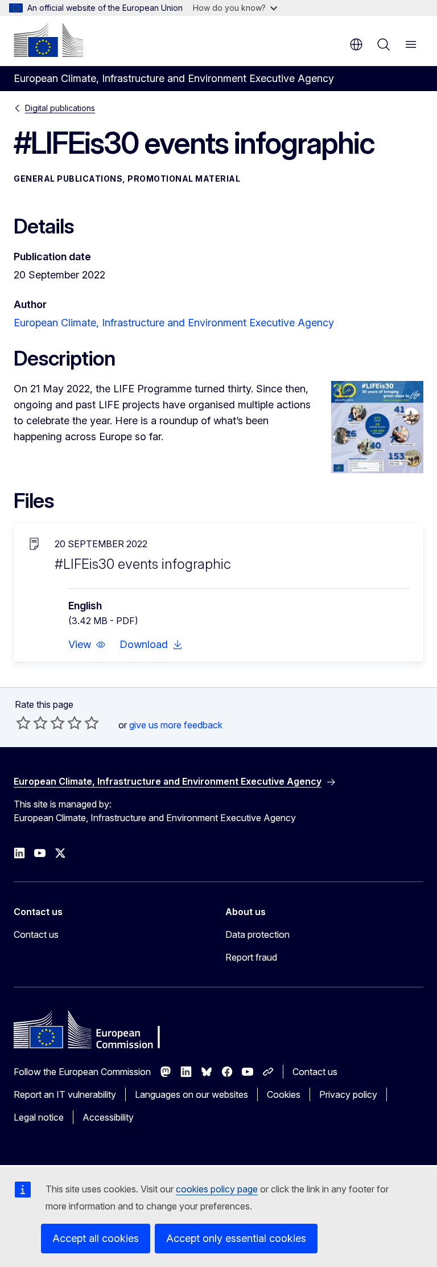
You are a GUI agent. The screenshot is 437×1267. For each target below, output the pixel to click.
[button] (87, 645)
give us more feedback (175, 725)
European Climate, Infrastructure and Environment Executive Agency (174, 323)
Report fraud (251, 957)
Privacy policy (348, 1094)
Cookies (283, 1094)
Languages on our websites (191, 1094)
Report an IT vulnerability (65, 1094)
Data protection (257, 934)
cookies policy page (217, 1189)
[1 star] (23, 722)
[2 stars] (32, 722)
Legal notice (39, 1117)
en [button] (356, 44)
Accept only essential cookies (236, 1238)
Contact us (36, 934)
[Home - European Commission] (48, 40)
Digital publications (60, 108)
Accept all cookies (95, 1238)
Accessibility (108, 1117)
